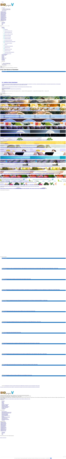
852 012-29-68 (3, 17)
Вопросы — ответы (5, 405)
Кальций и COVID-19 (4, 143)
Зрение (3, 416)
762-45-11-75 (2, 426)
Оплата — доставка (5, 407)
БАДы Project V (4, 411)
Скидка (3, 401)
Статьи (3, 57)
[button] (3, 91)
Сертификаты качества (5, 406)
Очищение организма (5, 419)
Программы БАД (4, 54)
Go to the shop (4, 10)
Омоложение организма (6, 417)
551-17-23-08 (3, 424)
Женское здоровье (5, 414)
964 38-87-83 (3, 16)
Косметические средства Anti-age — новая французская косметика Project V (14, 162)
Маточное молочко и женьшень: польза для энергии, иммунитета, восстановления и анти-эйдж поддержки (20, 110)
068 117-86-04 (3, 11)
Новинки (3, 420)
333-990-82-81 (3, 425)
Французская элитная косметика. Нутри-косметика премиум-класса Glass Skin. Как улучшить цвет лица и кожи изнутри (22, 188)
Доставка (3, 59)
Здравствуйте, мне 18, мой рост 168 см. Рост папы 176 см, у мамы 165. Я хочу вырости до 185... (18, 364)
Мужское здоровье (5, 413)
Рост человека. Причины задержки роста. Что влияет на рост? (11, 117)
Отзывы (3, 58)
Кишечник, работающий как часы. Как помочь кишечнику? (11, 136)
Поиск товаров (2, 93)
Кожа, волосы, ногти (5, 418)
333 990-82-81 (3, 15)
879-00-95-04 (3, 429)
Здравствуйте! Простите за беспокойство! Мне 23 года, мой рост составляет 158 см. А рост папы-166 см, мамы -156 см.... (23, 353)
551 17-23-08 (3, 13)
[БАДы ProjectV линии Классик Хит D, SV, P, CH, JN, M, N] (14, 390)
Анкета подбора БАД (5, 404)
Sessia (3, 402)
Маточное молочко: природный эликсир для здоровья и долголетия (13, 106)
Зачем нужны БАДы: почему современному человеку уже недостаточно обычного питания (17, 98)
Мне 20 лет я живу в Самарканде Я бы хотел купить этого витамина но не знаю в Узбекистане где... (21, 321)
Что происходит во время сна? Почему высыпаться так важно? (12, 132)
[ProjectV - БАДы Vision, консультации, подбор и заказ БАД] (7, 6)
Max (2, 24)
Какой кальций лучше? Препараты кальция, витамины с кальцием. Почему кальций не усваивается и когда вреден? (22, 147)
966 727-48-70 (3, 12)
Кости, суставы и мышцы (6, 415)
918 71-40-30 (3, 20)
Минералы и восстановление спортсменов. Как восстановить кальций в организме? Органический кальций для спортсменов (24, 154)
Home (1, 67)
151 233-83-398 (3, 423)
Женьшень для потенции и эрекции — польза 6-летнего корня (12, 102)
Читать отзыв (29, 278)
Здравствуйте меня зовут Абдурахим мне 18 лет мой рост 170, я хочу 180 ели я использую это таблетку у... (26, 300)
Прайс (3, 55)
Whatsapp (3, 22)
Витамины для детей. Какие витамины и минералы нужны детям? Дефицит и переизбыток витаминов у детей (21, 184)
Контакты (3, 60)
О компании (4, 408)
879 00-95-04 (3, 18)
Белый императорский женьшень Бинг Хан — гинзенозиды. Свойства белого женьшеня (16, 169)
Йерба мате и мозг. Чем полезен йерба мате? (8, 113)
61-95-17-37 (3, 428)
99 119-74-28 (3, 19)
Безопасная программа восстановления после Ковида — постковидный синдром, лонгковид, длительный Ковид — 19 (22, 158)
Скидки (3, 56)
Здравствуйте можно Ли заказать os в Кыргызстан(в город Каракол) (16, 278)
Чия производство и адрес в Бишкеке (10, 332)
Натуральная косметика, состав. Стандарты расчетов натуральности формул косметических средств (19, 151)
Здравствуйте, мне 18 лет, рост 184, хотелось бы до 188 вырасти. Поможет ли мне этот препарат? (20, 385)
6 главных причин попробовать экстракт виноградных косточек (12, 128)
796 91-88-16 (3, 14)
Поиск (1, 94)
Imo (2, 23)
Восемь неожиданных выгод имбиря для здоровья (9, 121)
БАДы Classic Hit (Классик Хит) (6, 412)
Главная (3, 27)
